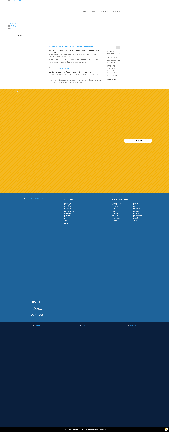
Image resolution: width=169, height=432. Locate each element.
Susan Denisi (53, 54)
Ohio (56, 76)
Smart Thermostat (63, 56)
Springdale (136, 222)
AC (63, 74)
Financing (105, 11)
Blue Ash (114, 205)
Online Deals (67, 213)
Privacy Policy (68, 223)
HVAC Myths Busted (112, 63)
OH (53, 76)
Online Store (118, 11)
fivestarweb (52, 74)
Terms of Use (68, 222)
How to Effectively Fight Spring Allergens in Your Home (113, 66)
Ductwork (88, 54)
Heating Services (69, 205)
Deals (100, 11)
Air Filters (65, 54)
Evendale (114, 210)
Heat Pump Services (69, 208)
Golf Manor (115, 215)
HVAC (98, 74)
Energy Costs (86, 74)
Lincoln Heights (116, 218)
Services (85, 11)
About (111, 11)
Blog (65, 74)
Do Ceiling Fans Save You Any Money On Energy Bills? (71, 72)
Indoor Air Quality (69, 210)
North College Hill (138, 215)
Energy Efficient (93, 74)
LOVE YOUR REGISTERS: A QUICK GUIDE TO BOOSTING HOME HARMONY (113, 73)
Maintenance (55, 56)
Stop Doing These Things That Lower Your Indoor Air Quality (113, 58)
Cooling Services (68, 206)
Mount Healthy (137, 210)
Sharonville (136, 218)
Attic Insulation (71, 54)
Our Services (93, 11)
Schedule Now (68, 203)
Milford (135, 206)
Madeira (51, 76)
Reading (135, 217)
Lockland (114, 220)
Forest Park (115, 213)
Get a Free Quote (69, 211)
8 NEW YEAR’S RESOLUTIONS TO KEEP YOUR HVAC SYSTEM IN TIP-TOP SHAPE (75, 51)
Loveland (114, 222)
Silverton (135, 220)
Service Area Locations (120, 199)
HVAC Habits (93, 54)
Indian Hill (115, 217)
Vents (68, 56)
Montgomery (136, 208)
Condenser (82, 54)
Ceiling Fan (77, 54)
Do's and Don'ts (79, 74)
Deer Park (115, 208)
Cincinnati (115, 206)
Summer (59, 76)
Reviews (66, 217)
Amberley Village (116, 203)
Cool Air (73, 74)
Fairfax (114, 211)
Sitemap (66, 220)
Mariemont (136, 205)
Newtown (136, 211)
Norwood (136, 213)
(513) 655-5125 (12, 24)
